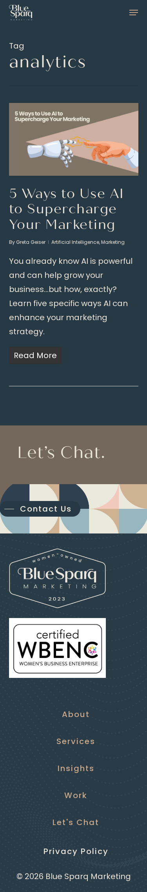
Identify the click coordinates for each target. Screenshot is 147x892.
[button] (133, 12)
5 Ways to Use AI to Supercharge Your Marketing (66, 209)
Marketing (113, 242)
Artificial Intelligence (75, 242)
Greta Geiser (30, 242)
